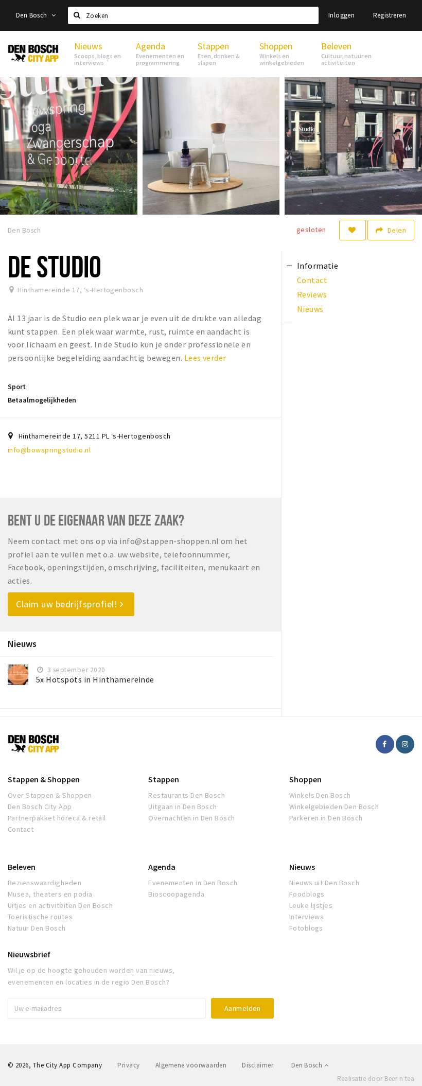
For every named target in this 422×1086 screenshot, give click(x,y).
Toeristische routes (40, 916)
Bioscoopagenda (176, 894)
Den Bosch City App (40, 806)
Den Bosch (32, 15)
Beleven (22, 867)
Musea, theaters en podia (50, 894)
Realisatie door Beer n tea (375, 1078)
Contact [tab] (312, 280)
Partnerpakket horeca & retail (57, 817)
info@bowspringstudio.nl (49, 449)
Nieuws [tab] (310, 309)
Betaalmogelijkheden (42, 400)
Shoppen (305, 779)
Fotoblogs (306, 928)
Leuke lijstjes (311, 905)
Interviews (306, 916)
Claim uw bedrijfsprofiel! (68, 604)
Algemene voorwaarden (191, 1065)
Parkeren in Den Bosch (326, 817)
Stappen (163, 779)
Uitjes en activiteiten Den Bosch (60, 905)
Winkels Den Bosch (320, 795)
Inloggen (341, 15)
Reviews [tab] (312, 294)
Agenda (161, 867)
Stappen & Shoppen (44, 779)
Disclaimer (257, 1065)
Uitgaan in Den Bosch (182, 806)
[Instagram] (405, 744)
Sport (17, 386)
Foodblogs (307, 894)
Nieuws (302, 867)
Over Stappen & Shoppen (50, 795)
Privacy (128, 1065)
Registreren (389, 15)
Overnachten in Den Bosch (191, 817)
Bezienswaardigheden (44, 882)
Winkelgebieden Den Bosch (334, 806)
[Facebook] (385, 744)
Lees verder (205, 358)
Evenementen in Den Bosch (193, 882)
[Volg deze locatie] (352, 230)
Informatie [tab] (318, 265)
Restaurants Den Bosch (186, 795)
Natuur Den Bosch (37, 928)
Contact (20, 829)
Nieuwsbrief (29, 954)
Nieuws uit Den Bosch (324, 882)
